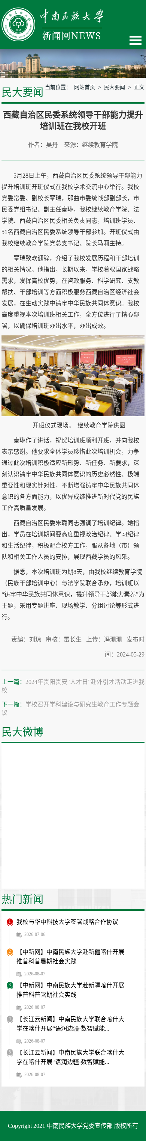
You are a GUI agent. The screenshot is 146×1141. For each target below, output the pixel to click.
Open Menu (136, 40)
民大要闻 (114, 87)
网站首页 (84, 87)
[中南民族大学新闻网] (52, 11)
